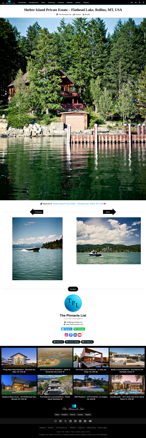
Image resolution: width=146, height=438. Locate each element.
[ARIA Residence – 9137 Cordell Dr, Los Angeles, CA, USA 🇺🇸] (91, 394)
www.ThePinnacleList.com (74, 324)
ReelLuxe (81, 428)
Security (78, 432)
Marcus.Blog (102, 428)
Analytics (65, 414)
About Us (59, 342)
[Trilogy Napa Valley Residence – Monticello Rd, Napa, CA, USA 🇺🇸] (19, 367)
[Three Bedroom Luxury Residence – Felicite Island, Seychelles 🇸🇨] (55, 394)
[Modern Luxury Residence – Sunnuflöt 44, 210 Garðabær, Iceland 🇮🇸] (127, 367)
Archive (72, 414)
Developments (33, 2)
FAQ (63, 432)
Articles (78, 2)
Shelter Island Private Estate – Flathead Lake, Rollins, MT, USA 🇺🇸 (79, 203)
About (57, 414)
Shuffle (87, 14)
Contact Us (88, 342)
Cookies (58, 432)
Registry (86, 2)
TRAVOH (73, 428)
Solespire (43, 428)
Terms (88, 432)
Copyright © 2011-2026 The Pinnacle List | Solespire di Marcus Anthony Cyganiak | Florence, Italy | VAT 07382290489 (73, 435)
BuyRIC (50, 428)
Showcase (51, 2)
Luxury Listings (73, 342)
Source (78, 14)
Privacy (73, 432)
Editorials (70, 2)
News (43, 2)
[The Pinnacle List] (73, 407)
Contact (80, 414)
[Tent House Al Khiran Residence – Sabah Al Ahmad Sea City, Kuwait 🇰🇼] (55, 367)
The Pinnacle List (65, 14)
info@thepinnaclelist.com (75, 322)
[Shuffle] (135, 2)
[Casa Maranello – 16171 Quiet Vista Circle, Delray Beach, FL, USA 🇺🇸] (127, 394)
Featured (61, 2)
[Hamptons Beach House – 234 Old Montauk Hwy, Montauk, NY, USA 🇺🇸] (19, 394)
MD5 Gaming (91, 428)
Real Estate (22, 2)
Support (83, 432)
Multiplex (67, 432)
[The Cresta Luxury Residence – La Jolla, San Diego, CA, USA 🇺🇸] (91, 367)
